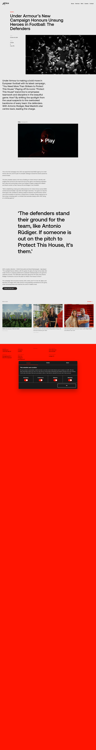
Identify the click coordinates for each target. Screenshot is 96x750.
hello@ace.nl (5, 349)
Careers (86, 3)
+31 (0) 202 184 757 (6, 351)
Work (82, 3)
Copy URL (12, 45)
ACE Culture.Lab (52, 349)
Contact (92, 3)
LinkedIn (12, 42)
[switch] (41, 380)
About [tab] (67, 362)
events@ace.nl (21, 359)
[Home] (5, 3)
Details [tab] (48, 362)
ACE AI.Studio (52, 351)
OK (66, 385)
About (72, 3)
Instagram (20, 349)
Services (77, 3)
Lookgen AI (51, 356)
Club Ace (20, 356)
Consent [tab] (28, 362)
